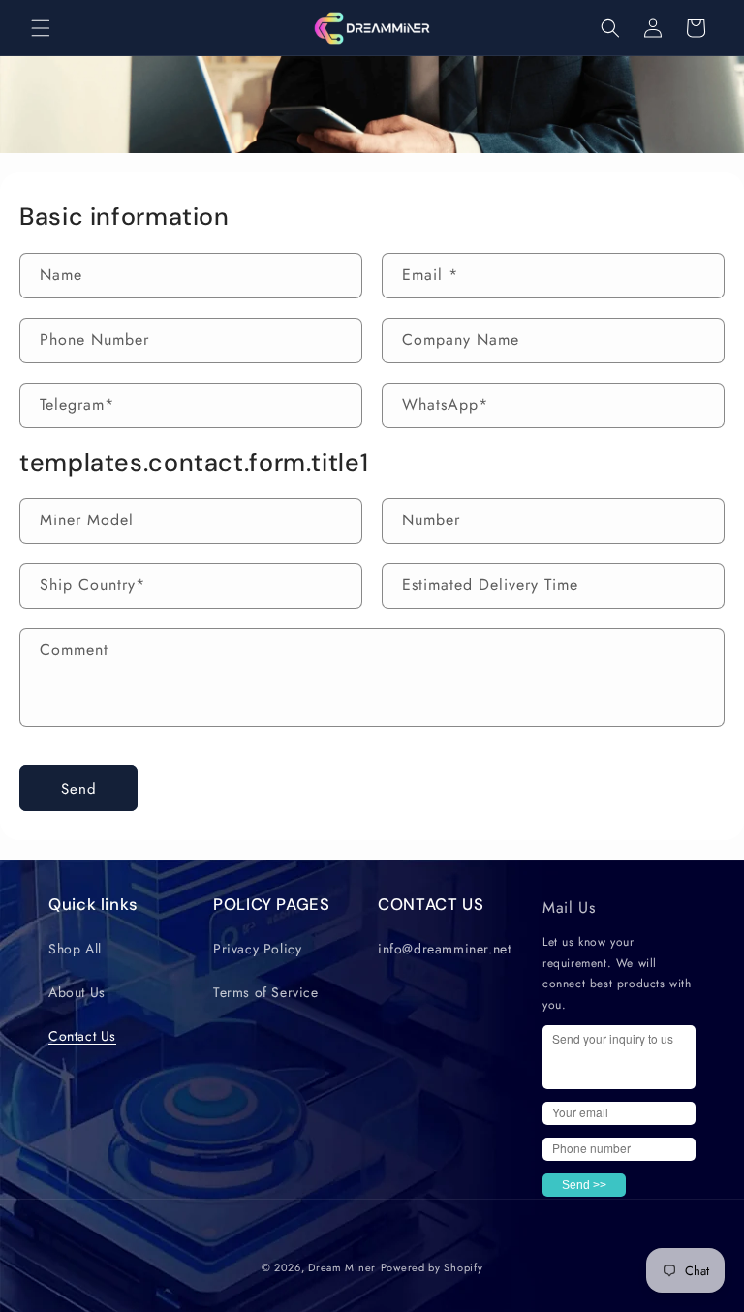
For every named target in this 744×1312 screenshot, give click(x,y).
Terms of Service (266, 992)
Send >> (584, 1185)
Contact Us (82, 1036)
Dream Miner (342, 1267)
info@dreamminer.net (444, 948)
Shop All (75, 948)
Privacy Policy (257, 948)
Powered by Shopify (432, 1267)
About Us (77, 992)
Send (79, 788)
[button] (40, 28)
